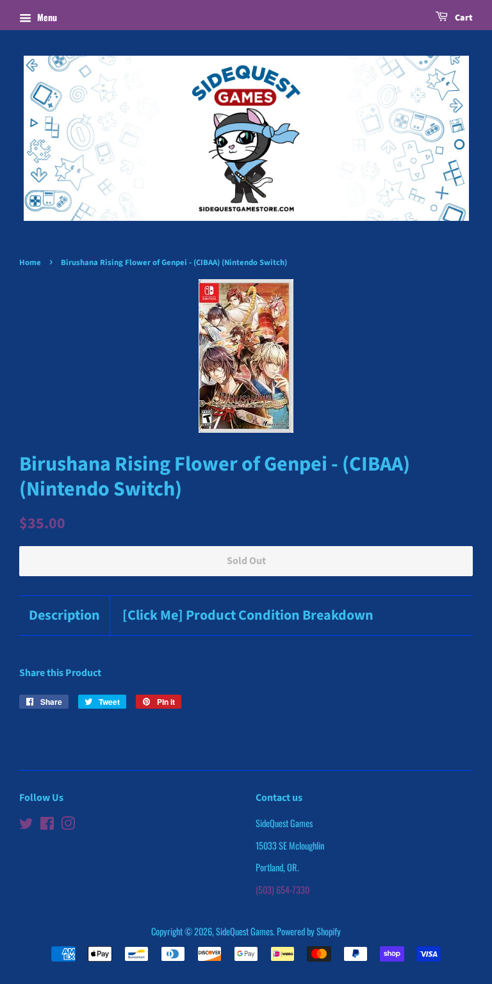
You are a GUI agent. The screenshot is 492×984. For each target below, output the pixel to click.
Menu (46, 17)
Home (30, 262)
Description (64, 615)
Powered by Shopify (309, 931)
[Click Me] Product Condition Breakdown (247, 615)
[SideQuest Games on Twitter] (26, 825)
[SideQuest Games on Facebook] (47, 825)
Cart (463, 18)
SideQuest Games (244, 931)
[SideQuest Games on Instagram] (68, 825)
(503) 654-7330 (282, 889)
